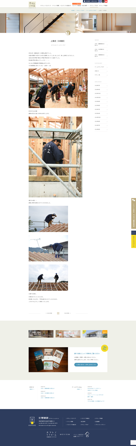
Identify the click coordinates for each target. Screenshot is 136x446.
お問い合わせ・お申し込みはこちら (86, 364)
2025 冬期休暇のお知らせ (99, 55)
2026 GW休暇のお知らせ (99, 50)
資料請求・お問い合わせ (91, 1)
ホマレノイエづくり (45, 5)
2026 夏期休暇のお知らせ (99, 44)
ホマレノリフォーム (133, 241)
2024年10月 (97, 117)
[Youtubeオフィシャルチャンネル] (106, 1)
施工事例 (84, 5)
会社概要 (97, 421)
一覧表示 (31, 389)
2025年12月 (97, 93)
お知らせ (97, 71)
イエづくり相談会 (76, 5)
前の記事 (49, 313)
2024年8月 (97, 121)
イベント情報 (55, 5)
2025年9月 (97, 101)
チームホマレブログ (99, 67)
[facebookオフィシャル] (100, 1)
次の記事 (66, 313)
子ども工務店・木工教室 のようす (96, 401)
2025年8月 (97, 105)
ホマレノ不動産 (103, 5)
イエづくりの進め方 (65, 5)
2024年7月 (97, 125)
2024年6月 (97, 129)
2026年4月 (97, 89)
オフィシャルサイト (55, 418)
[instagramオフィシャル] (103, 1)
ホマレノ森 (97, 75)
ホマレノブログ (94, 5)
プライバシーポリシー (100, 424)
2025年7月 (97, 109)
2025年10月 (97, 97)
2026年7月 (97, 85)
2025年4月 (97, 113)
